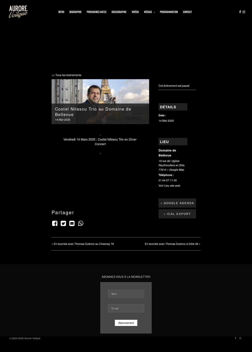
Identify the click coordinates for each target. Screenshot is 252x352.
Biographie (75, 12)
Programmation (169, 12)
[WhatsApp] (80, 223)
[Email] (72, 223)
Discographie (119, 12)
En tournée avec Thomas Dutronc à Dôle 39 (172, 244)
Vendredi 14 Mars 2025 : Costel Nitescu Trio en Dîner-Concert (100, 141)
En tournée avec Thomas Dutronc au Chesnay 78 (83, 244)
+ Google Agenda (177, 203)
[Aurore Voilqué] (18, 12)
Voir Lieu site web (169, 185)
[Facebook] (55, 223)
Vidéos (135, 12)
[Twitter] (63, 223)
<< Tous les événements (66, 75)
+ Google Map (175, 170)
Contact (187, 12)
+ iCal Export (177, 214)
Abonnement (126, 323)
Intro (61, 12)
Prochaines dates (96, 12)
